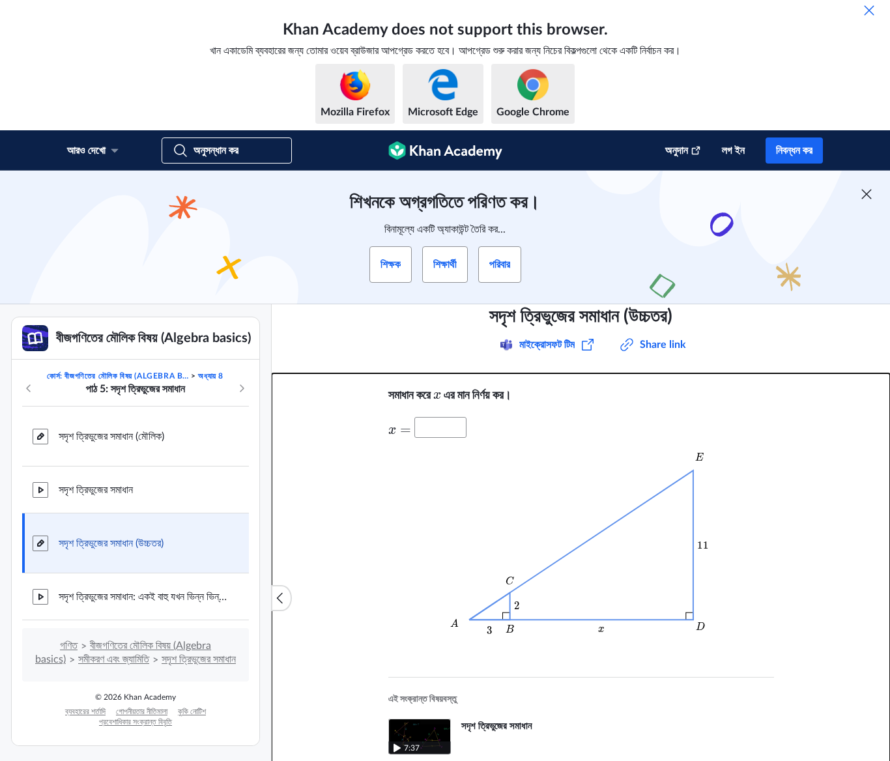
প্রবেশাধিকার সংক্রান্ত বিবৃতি (135, 722)
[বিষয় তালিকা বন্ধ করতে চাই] (281, 598)
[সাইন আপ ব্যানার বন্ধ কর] (867, 194)
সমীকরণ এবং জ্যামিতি (113, 659)
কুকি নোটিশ (192, 711)
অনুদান (676, 150)
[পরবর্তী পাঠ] (242, 388)
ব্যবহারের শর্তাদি (85, 711)
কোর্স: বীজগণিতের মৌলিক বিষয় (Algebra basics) (118, 376)
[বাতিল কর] (869, 10)
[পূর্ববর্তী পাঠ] (28, 388)
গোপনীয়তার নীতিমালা (141, 711)
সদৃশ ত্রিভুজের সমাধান (96, 490)
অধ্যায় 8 (210, 376)
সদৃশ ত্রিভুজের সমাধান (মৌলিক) (111, 436)
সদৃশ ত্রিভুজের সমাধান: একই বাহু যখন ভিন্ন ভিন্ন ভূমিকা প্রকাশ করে (143, 597)
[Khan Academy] (445, 150)
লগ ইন (733, 150)
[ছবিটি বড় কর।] (581, 547)
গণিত (69, 645)
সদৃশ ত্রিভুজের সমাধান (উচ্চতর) (111, 543)
